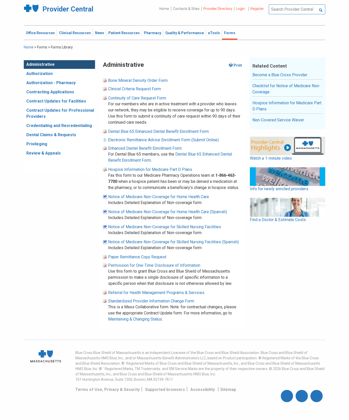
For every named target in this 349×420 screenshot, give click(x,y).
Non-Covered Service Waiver (278, 120)
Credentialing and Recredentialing (59, 125)
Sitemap (228, 389)
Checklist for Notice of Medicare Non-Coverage (286, 88)
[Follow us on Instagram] (302, 396)
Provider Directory (217, 9)
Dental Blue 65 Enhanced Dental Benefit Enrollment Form (158, 131)
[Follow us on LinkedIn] (316, 396)
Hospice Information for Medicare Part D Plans (150, 169)
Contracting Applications (50, 92)
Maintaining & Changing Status (135, 319)
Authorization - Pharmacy (51, 82)
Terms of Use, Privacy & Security (107, 389)
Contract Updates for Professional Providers (60, 113)
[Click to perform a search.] (320, 10)
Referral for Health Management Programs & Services (156, 292)
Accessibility (202, 389)
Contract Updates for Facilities (56, 101)
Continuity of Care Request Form (137, 98)
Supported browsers (165, 389)
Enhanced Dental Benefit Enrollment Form (145, 148)
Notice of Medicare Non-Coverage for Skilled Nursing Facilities (164, 226)
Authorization (39, 73)
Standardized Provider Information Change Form (151, 301)
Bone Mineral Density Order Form (138, 80)
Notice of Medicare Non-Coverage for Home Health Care (158, 196)
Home (164, 9)
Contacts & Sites (186, 9)
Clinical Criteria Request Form (134, 88)
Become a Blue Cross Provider (279, 74)
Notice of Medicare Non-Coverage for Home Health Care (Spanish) (167, 211)
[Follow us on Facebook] (287, 396)
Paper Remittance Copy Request (137, 256)
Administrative (40, 64)
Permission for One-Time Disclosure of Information (154, 265)
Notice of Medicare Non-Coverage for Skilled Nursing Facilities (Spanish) (173, 241)
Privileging (36, 144)
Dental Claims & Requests (51, 134)
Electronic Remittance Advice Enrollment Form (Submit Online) (163, 139)
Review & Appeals (43, 153)
